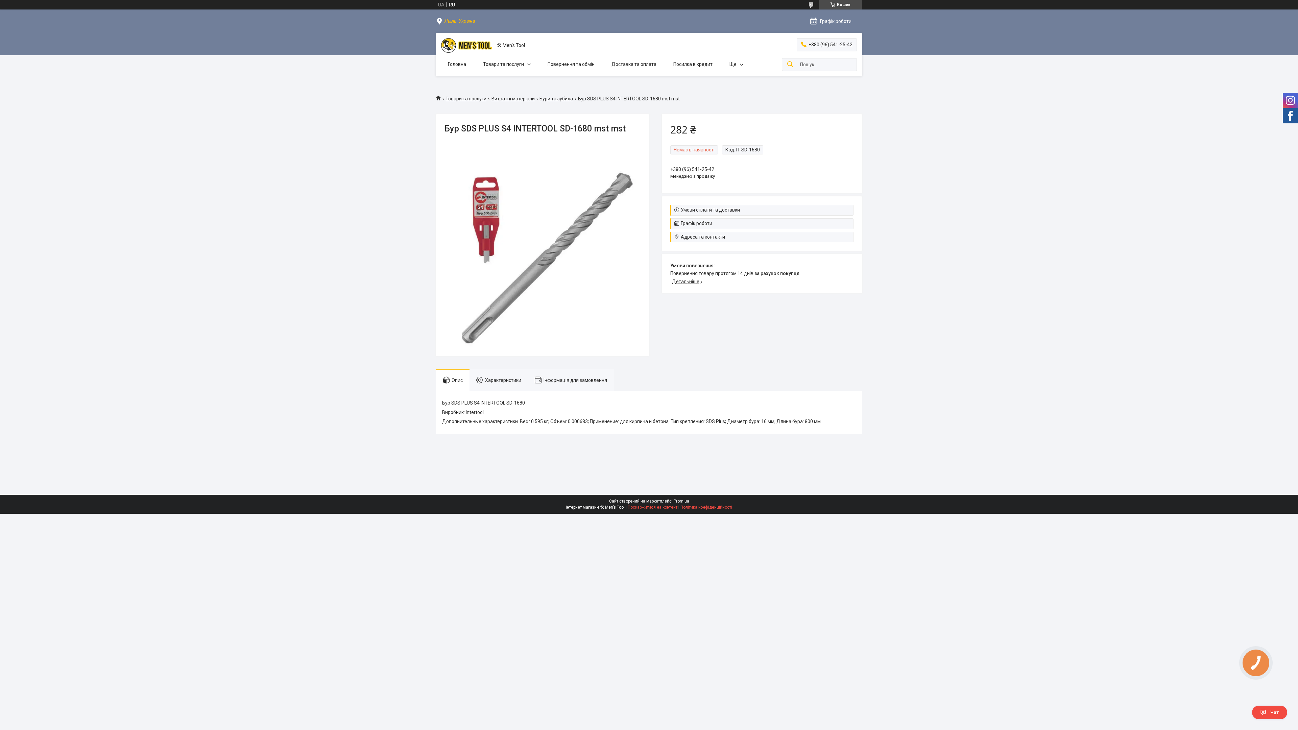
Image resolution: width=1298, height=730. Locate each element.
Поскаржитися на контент (652, 507)
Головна (457, 64)
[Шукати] (790, 64)
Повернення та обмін (571, 64)
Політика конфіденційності (706, 507)
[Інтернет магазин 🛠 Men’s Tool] (466, 45)
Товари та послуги (503, 64)
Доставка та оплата (633, 64)
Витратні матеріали (513, 98)
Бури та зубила (556, 98)
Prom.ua (681, 501)
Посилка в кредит (693, 64)
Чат (1274, 712)
